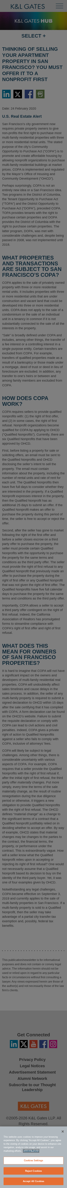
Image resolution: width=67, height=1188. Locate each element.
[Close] (63, 1131)
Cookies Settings (33, 1160)
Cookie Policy (31, 1151)
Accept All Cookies (33, 1181)
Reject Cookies (33, 1171)
